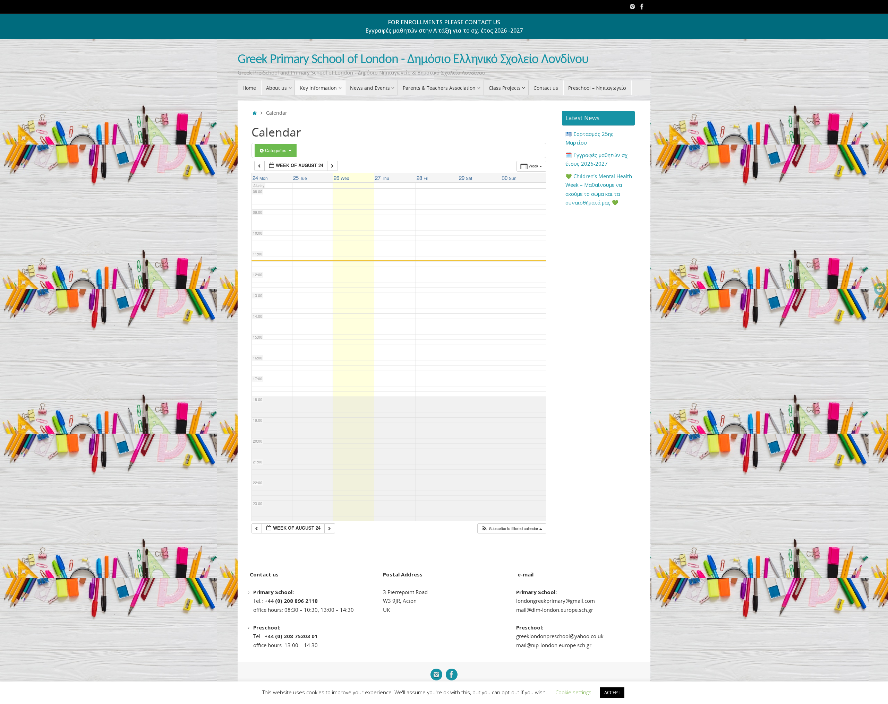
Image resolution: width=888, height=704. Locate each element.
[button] (512, 528)
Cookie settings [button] (573, 692)
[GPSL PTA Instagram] (632, 6)
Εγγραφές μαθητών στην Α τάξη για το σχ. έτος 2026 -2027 (444, 30)
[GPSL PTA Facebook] (642, 6)
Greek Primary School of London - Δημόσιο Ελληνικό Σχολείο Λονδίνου (413, 60)
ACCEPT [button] (612, 692)
